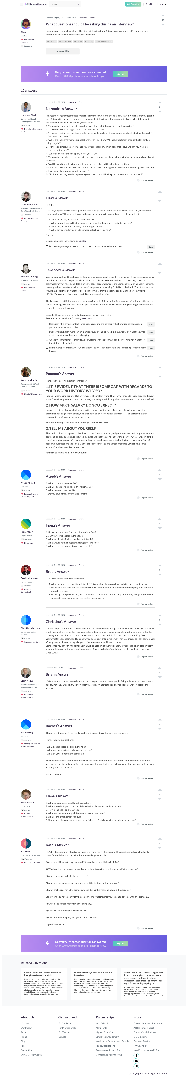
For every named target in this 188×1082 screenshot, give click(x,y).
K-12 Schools (102, 1023)
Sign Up (149, 4)
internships (51, 41)
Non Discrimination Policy (146, 1050)
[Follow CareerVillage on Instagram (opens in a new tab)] (136, 1066)
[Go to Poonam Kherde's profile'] (26, 373)
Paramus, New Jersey (32, 642)
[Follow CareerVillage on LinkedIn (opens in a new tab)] (136, 1061)
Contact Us (26, 1050)
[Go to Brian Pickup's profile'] (26, 673)
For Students (64, 1023)
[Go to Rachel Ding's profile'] (26, 725)
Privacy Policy (140, 1045)
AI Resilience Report (144, 1027)
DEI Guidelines (141, 1036)
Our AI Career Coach (31, 1054)
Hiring (24, 1036)
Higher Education (105, 1032)
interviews (78, 41)
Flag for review (145, 180)
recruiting (89, 41)
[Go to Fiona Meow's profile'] (26, 524)
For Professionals (67, 1027)
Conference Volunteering (109, 1054)
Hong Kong (28, 543)
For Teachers (64, 1032)
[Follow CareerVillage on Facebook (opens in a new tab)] (136, 1055)
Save (151, 247)
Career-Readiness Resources (148, 1023)
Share (92, 17)
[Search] (77, 4)
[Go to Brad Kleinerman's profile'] (26, 571)
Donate (62, 1036)
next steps (82, 240)
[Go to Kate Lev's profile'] (26, 844)
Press (23, 1045)
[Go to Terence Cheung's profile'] (26, 269)
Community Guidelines (145, 1032)
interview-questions (104, 41)
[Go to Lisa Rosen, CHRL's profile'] (26, 197)
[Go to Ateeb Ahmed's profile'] (26, 475)
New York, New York (31, 863)
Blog (23, 1041)
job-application (65, 41)
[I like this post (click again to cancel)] (163, 16)
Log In (160, 4)
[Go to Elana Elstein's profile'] (26, 795)
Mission (25, 1023)
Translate (83, 17)
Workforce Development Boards (112, 1041)
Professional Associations (108, 1050)
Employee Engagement (107, 1036)
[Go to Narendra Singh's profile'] (26, 108)
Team (23, 1032)
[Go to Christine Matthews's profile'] (26, 621)
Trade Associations (105, 1045)
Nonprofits (101, 1027)
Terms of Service (142, 1041)
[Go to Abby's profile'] (26, 25)
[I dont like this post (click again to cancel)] (163, 24)
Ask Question (133, 4)
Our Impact (26, 1027)
